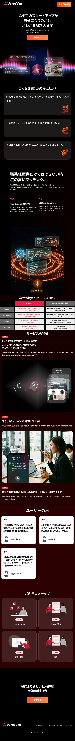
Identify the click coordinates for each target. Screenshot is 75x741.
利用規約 (69, 725)
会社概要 (39, 725)
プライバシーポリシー (54, 725)
